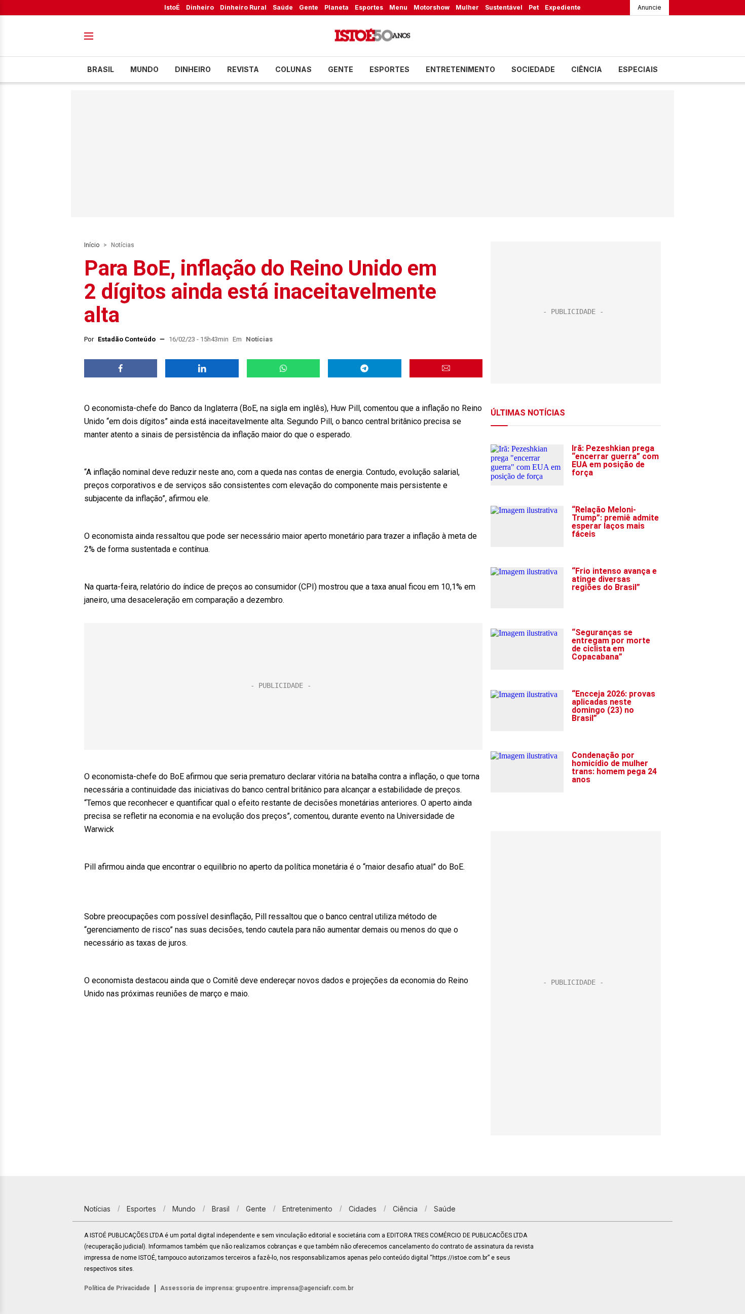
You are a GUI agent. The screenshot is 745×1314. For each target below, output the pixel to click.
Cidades (363, 1208)
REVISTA (243, 69)
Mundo (144, 69)
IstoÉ (172, 7)
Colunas (293, 69)
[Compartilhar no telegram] (364, 368)
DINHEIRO (193, 69)
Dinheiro (200, 7)
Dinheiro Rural (243, 7)
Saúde (283, 7)
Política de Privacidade (117, 1288)
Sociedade (533, 69)
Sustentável (504, 7)
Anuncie (649, 7)
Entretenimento (460, 69)
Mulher (467, 7)
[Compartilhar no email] (445, 368)
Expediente (563, 7)
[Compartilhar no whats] (283, 368)
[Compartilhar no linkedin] (201, 368)
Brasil (100, 69)
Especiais (638, 69)
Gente (308, 7)
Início (91, 245)
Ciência (586, 69)
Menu (398, 7)
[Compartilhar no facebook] (120, 368)
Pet (534, 7)
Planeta (336, 7)
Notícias (122, 245)
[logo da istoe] (372, 36)
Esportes (369, 7)
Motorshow (432, 7)
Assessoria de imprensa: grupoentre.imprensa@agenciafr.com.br (257, 1288)
